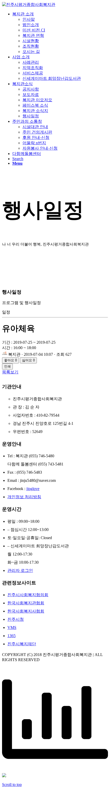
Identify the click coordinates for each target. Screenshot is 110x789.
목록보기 (10, 372)
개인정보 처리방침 (24, 497)
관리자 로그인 (20, 570)
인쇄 (7, 366)
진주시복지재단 (21, 644)
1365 (11, 636)
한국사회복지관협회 (25, 603)
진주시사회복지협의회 (27, 595)
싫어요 (28, 360)
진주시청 (15, 619)
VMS (11, 627)
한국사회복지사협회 (25, 611)
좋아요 (10, 360)
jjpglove (32, 488)
